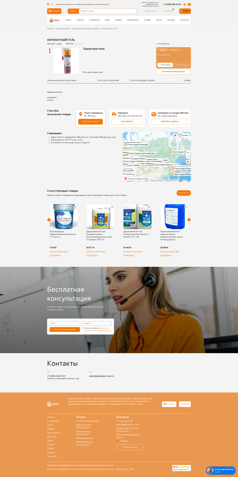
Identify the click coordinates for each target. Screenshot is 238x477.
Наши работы (133, 20)
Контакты (184, 20)
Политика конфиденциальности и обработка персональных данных (80, 465)
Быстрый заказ (182, 65)
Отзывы (147, 20)
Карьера (171, 20)
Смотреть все (184, 193)
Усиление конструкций (87, 421)
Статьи (159, 20)
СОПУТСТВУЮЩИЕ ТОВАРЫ (142, 81)
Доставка (51, 437)
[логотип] (54, 20)
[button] (49, 220)
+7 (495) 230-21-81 (172, 4)
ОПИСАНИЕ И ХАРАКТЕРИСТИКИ (61, 81)
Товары (118, 20)
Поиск (73, 11)
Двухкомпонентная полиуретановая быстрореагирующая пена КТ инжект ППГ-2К (99, 236)
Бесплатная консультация (173, 72)
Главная (80, 20)
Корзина (169, 11)
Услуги (68, 20)
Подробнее (55, 255)
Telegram (124, 441)
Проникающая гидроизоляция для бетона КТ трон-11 (63, 234)
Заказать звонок (130, 447)
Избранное (151, 11)
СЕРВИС (187, 81)
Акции (50, 441)
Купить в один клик (59, 251)
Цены (107, 20)
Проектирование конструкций (84, 443)
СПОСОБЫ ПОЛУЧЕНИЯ (108, 81)
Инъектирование (84, 438)
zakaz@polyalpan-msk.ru (101, 376)
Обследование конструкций (83, 433)
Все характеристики (93, 72)
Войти (186, 11)
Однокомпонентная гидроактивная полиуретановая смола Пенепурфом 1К (171, 236)
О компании (94, 20)
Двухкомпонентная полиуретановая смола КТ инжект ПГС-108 (136, 234)
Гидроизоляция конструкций (83, 426)
